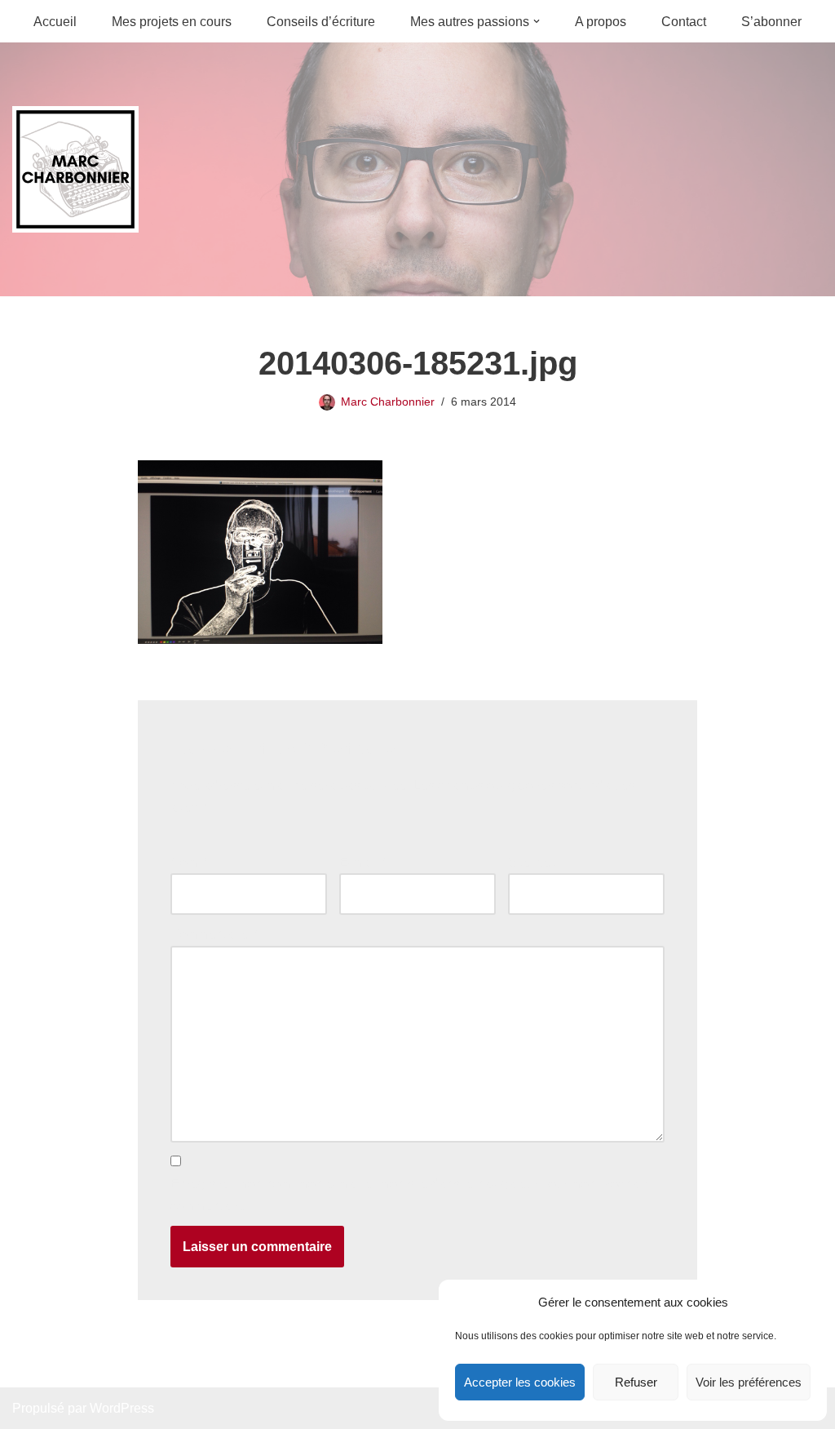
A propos (600, 22)
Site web (533, 862)
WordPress (122, 1408)
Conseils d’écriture (321, 22)
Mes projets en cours (172, 22)
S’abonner (771, 22)
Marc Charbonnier (388, 401)
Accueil (55, 22)
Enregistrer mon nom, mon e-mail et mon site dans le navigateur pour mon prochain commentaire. (410, 1195)
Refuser (636, 1382)
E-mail (362, 862)
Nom (188, 862)
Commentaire (213, 934)
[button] (536, 21)
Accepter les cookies (520, 1382)
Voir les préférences (749, 1382)
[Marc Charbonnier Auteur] (75, 169)
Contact (683, 22)
